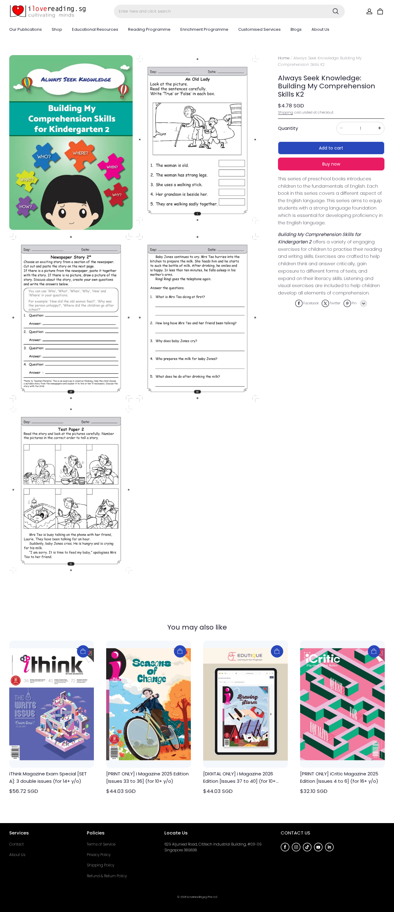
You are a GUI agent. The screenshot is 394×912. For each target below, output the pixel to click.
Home (283, 58)
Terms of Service (101, 844)
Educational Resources (95, 29)
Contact (16, 844)
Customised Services (259, 29)
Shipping (285, 112)
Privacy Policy (99, 854)
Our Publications (25, 29)
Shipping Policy (100, 865)
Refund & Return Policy (107, 875)
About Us (320, 29)
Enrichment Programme (204, 29)
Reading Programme (149, 29)
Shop (57, 29)
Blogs (296, 29)
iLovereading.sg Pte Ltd (202, 897)
